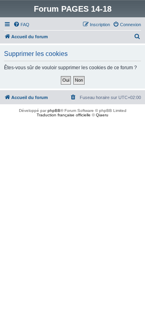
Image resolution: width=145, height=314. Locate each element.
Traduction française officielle (64, 115)
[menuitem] (21, 24)
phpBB (54, 110)
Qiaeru (102, 115)
